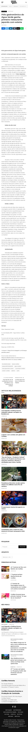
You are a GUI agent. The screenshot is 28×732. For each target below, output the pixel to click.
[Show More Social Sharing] (25, 28)
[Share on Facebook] (3, 28)
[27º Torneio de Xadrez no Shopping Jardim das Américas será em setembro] (5, 669)
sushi (18, 370)
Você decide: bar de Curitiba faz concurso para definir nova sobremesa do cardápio (7, 382)
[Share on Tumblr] (14, 28)
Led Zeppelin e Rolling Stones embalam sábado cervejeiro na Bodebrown (11, 412)
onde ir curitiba (6, 370)
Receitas (17, 716)
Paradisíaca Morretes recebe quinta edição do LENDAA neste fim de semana (13, 484)
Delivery (10, 716)
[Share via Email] (18, 28)
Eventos (13, 714)
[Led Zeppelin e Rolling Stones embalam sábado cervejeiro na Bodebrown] (14, 401)
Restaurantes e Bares (9, 712)
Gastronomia (17, 710)
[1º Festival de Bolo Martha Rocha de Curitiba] (5, 576)
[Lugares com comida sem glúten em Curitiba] (14, 426)
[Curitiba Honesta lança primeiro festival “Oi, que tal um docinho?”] (5, 596)
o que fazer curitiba (20, 368)
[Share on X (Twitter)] (7, 28)
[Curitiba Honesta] (14, 2)
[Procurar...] (26, 2)
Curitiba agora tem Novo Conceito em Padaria (20, 381)
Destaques (4, 11)
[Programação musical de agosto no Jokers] (14, 498)
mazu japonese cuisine (7, 368)
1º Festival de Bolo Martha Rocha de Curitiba (16, 576)
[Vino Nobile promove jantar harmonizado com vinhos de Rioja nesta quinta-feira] (5, 657)
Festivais (20, 712)
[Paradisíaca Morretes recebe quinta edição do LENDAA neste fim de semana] (14, 474)
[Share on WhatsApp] (22, 28)
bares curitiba (15, 364)
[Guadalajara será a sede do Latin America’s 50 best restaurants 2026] (14, 520)
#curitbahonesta (6, 364)
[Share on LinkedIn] (10, 28)
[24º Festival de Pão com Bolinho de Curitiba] (5, 569)
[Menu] (2, 2)
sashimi (13, 370)
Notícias (19, 714)
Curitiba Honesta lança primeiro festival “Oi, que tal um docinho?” (18, 596)
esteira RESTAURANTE (7, 366)
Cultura (6, 714)
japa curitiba (18, 366)
